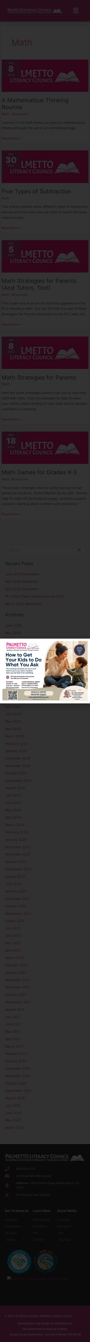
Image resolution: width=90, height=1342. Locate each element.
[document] (45, 671)
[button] (83, 645)
